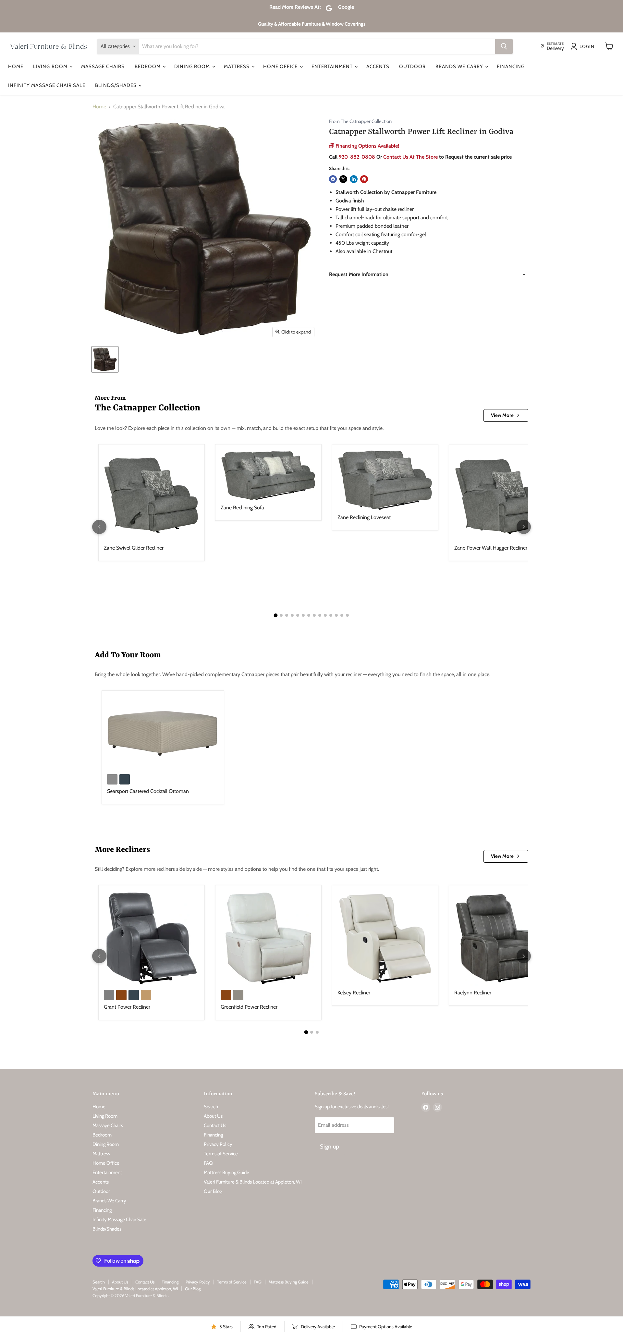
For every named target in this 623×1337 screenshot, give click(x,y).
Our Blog (213, 1191)
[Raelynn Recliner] (502, 938)
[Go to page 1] (276, 615)
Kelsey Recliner (353, 993)
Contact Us (215, 1125)
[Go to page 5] (297, 615)
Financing (511, 66)
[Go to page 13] (341, 615)
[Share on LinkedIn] (354, 179)
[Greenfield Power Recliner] (268, 938)
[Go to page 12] (336, 615)
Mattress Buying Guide (226, 1172)
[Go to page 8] (314, 615)
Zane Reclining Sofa (242, 507)
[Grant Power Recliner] (151, 938)
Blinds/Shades (116, 85)
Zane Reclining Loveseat (364, 517)
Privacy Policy (218, 1144)
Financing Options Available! (366, 146)
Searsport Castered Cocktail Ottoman (148, 791)
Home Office (281, 66)
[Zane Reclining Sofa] (268, 475)
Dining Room (193, 66)
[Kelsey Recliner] (385, 938)
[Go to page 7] (308, 615)
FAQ (208, 1163)
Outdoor (412, 66)
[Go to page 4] (292, 615)
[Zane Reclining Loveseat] (385, 480)
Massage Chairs (103, 66)
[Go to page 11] (330, 615)
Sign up (329, 1146)
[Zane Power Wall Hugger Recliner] (502, 495)
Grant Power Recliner (127, 1007)
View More (502, 415)
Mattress (237, 66)
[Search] (504, 46)
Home (15, 66)
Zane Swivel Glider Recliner (134, 548)
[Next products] (524, 527)
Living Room (51, 66)
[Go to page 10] (325, 615)
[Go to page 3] (286, 615)
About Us (213, 1116)
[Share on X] (343, 179)
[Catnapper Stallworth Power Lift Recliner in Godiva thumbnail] (105, 359)
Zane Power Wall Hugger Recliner (490, 548)
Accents (377, 66)
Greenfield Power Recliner (249, 1007)
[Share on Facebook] (333, 179)
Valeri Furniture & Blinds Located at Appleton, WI (253, 1182)
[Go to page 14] (347, 615)
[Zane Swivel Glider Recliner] (151, 495)
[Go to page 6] (303, 615)
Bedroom (148, 66)
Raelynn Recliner (472, 993)
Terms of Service (221, 1154)
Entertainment (333, 66)
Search (211, 1107)
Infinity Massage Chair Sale (46, 85)
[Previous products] (99, 527)
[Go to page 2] (281, 615)
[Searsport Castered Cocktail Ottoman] (163, 733)
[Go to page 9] (319, 615)
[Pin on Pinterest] (364, 179)
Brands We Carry (459, 66)
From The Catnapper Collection (360, 121)
